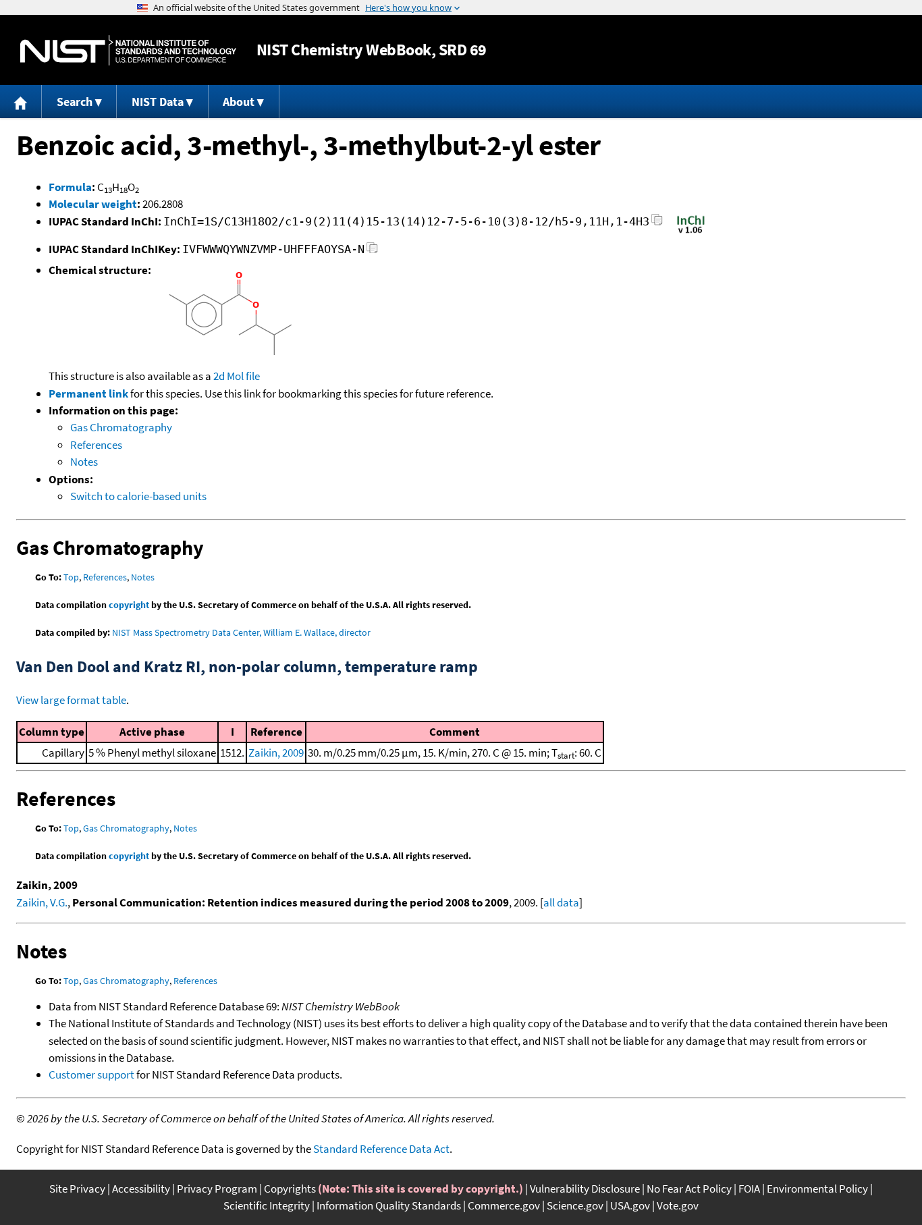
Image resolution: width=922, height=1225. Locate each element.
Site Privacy (77, 1188)
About (238, 101)
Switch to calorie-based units (138, 496)
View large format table (71, 699)
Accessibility (141, 1188)
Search (74, 101)
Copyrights (290, 1188)
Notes (84, 461)
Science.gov (575, 1205)
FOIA (749, 1188)
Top (71, 577)
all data (561, 902)
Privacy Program (217, 1188)
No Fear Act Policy (689, 1188)
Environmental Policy (817, 1188)
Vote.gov (678, 1205)
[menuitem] (21, 101)
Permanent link (88, 393)
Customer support (91, 1074)
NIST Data (158, 101)
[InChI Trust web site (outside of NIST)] (690, 232)
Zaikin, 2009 (276, 752)
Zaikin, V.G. (41, 902)
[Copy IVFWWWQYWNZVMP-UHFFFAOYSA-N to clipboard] (372, 251)
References (96, 444)
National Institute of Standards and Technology (128, 50)
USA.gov (630, 1205)
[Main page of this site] (21, 101)
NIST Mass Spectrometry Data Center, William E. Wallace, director (241, 632)
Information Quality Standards (389, 1205)
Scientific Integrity (266, 1205)
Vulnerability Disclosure (585, 1188)
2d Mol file (236, 376)
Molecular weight (93, 203)
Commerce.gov (504, 1205)
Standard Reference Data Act (381, 1148)
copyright (129, 605)
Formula (70, 187)
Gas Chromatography (121, 427)
